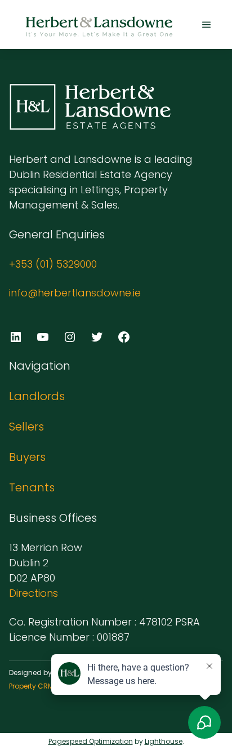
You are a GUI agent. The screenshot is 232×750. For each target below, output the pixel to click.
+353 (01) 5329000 (53, 264)
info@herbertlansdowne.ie (75, 293)
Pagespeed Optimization (90, 741)
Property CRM (31, 686)
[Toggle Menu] (206, 24)
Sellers (26, 426)
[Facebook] (124, 337)
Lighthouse (163, 741)
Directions (33, 593)
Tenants (32, 487)
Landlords (37, 396)
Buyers (27, 457)
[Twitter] (97, 337)
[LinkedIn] (16, 337)
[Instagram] (70, 337)
